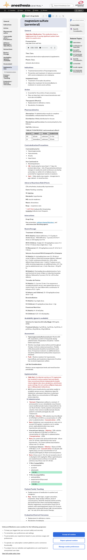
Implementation (8, 68)
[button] (44, 10)
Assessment (8, 64)
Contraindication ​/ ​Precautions (8, 37)
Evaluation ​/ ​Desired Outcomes (8, 83)
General (6, 21)
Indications (7, 25)
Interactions (8, 49)
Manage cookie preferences (69, 547)
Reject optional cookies (69, 540)
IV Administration (10, 72)
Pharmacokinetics (8, 32)
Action (6, 28)
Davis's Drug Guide (32, 16)
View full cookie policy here (11, 553)
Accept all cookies (69, 534)
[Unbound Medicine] (79, 4)
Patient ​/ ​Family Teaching (7, 76)
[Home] (5, 10)
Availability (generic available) (7, 59)
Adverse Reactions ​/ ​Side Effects (8, 44)
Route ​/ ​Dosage (6, 53)
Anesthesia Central (29, 4)
